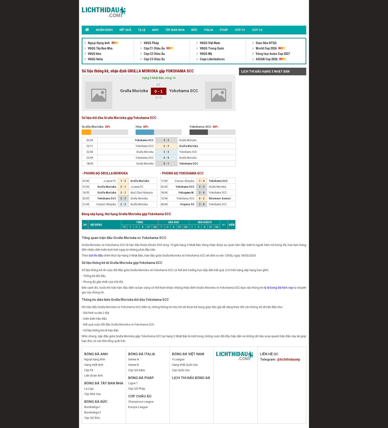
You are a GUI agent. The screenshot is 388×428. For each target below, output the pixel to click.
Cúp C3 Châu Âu (154, 59)
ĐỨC (194, 29)
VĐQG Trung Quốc (211, 48)
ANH (155, 29)
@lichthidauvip (288, 359)
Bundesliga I (92, 407)
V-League (178, 359)
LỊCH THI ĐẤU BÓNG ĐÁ (191, 378)
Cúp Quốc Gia (181, 370)
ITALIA (208, 29)
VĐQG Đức (94, 54)
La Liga (89, 388)
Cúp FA (88, 370)
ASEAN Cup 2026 (266, 59)
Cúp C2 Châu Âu (154, 54)
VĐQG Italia (95, 59)
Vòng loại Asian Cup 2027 (272, 54)
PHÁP (224, 29)
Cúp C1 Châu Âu (154, 48)
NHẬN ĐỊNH (104, 29)
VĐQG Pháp (151, 43)
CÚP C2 (257, 29)
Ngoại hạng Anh (94, 359)
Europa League (138, 407)
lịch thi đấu (96, 255)
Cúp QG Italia (136, 370)
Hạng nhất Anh (93, 364)
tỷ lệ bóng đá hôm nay (278, 287)
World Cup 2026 (266, 48)
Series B (133, 364)
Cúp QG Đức (92, 417)
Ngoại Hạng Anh (98, 43)
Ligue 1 (133, 383)
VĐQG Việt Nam (209, 43)
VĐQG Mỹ (205, 54)
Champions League (140, 401)
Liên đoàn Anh (93, 375)
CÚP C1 (240, 29)
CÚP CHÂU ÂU (139, 396)
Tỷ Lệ (141, 29)
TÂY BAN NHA (175, 29)
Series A (133, 359)
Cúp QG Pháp (136, 388)
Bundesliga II (92, 412)
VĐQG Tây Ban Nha (99, 48)
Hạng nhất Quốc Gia (185, 364)
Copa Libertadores (212, 59)
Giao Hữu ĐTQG (266, 43)
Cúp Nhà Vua (92, 394)
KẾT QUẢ (125, 29)
